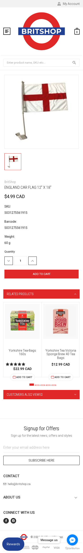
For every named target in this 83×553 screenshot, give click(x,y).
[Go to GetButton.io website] (72, 548)
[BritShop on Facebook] (6, 521)
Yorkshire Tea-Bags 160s (22, 352)
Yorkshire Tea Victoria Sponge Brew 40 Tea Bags (60, 354)
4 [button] (48, 385)
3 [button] (43, 385)
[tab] (41, 294)
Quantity (9, 251)
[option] (22, 341)
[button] (16, 364)
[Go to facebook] (72, 539)
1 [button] (31, 385)
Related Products (20, 294)
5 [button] (54, 385)
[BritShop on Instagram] (13, 521)
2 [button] (37, 385)
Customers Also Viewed (25, 395)
